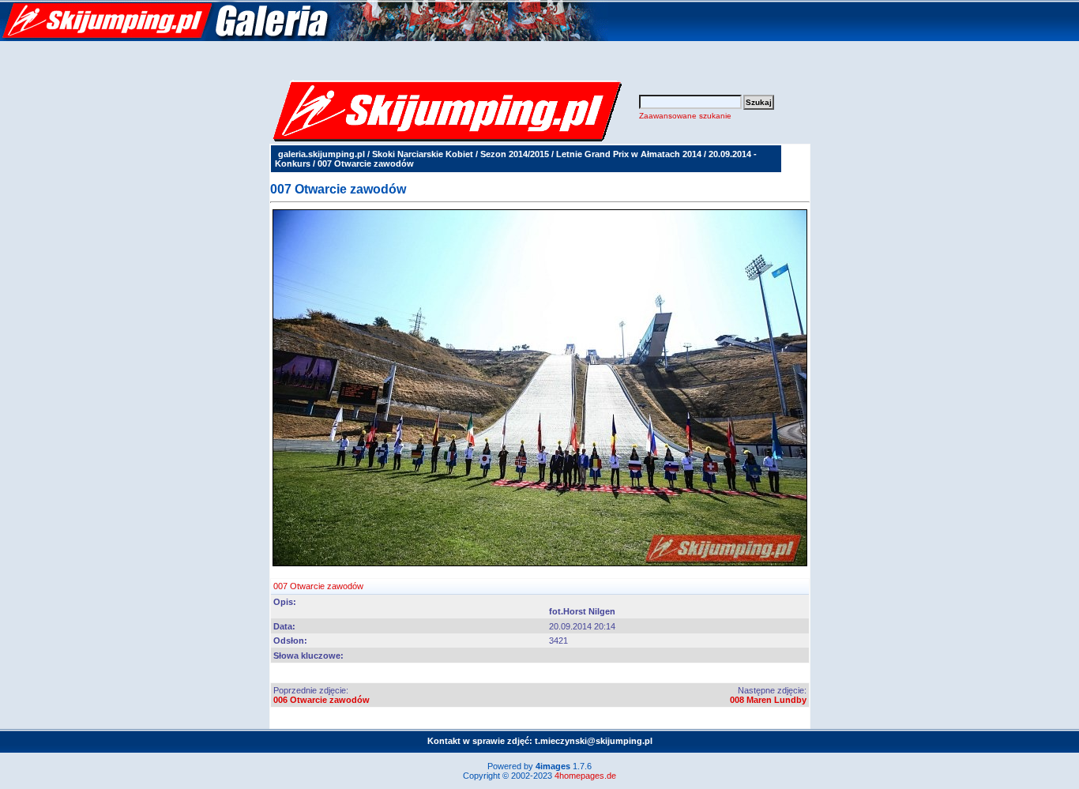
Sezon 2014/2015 (514, 154)
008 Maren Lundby (768, 699)
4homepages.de (585, 775)
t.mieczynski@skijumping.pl (593, 741)
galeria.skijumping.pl (321, 154)
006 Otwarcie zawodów (321, 699)
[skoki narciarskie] (304, 38)
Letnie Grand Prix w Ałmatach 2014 (628, 154)
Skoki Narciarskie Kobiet (422, 154)
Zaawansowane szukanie (685, 115)
